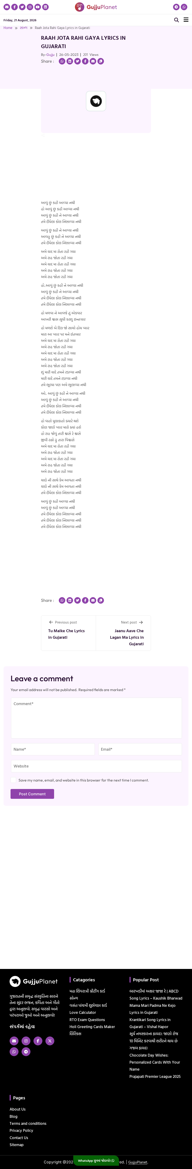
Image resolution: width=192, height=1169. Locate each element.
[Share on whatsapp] (62, 61)
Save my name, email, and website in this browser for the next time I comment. (83, 780)
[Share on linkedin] (69, 61)
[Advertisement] (15, 89)
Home (8, 27)
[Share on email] (93, 61)
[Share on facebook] (85, 61)
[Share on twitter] (77, 61)
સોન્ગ (23, 27)
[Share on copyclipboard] (100, 61)
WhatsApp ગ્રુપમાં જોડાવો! (94, 1160)
